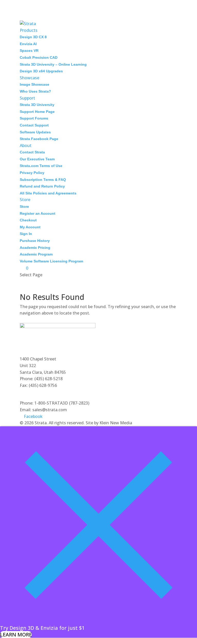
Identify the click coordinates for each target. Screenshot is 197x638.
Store (25, 199)
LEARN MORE (16, 634)
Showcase (29, 78)
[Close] (98, 621)
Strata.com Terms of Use (41, 166)
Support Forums (34, 118)
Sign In (26, 234)
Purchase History (35, 241)
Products (28, 30)
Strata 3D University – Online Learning (53, 64)
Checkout (28, 220)
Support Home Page (37, 112)
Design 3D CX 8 (33, 37)
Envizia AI (28, 44)
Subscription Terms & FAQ (43, 180)
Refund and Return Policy (42, 186)
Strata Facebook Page (39, 139)
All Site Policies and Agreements (48, 193)
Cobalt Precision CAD (38, 57)
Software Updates (35, 132)
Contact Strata (32, 152)
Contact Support (34, 125)
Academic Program (36, 254)
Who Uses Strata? (35, 91)
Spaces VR (29, 50)
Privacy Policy (32, 173)
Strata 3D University (37, 105)
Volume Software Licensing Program (51, 261)
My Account (30, 227)
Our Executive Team (37, 159)
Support (27, 98)
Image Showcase (34, 84)
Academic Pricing (35, 248)
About (26, 145)
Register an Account (37, 213)
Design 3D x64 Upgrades (41, 71)
